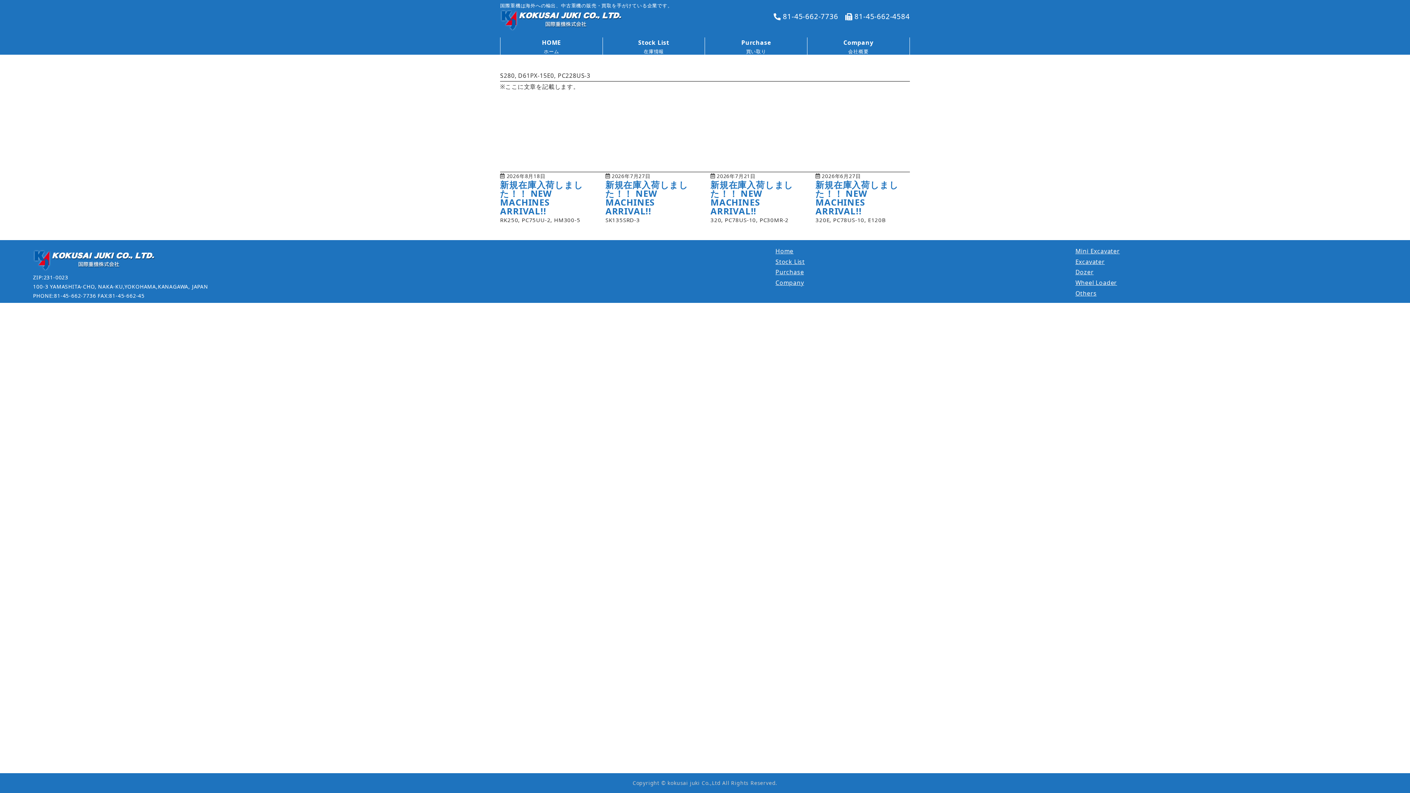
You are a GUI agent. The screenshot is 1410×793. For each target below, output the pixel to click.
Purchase (790, 272)
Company (790, 283)
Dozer (1084, 272)
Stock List (790, 262)
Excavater (1090, 262)
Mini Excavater (1097, 251)
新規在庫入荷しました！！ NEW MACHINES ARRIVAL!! (541, 197)
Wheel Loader (1096, 283)
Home (784, 251)
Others (1086, 293)
